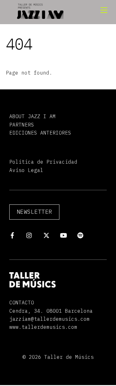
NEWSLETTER (34, 211)
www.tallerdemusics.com (43, 327)
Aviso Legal (26, 170)
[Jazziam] (40, 16)
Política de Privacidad (43, 162)
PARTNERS (21, 125)
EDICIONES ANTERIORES (40, 133)
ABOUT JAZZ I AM (32, 116)
